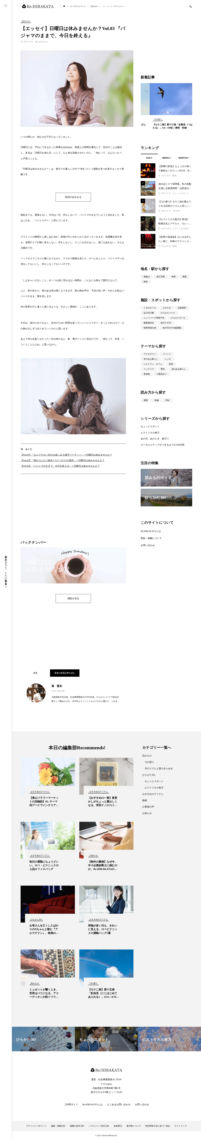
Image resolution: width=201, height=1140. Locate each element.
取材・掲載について (151, 538)
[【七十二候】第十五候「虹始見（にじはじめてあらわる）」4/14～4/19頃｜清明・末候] (106, 967)
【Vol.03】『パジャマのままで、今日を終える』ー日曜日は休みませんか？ (60, 466)
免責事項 (118, 1126)
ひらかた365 (148, 775)
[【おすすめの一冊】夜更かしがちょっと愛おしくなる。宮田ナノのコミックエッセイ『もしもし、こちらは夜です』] (106, 776)
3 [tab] (168, 112)
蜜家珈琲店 (149, 323)
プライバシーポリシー (36, 1126)
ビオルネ (167, 308)
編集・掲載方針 (58, 1126)
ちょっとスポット (180, 193)
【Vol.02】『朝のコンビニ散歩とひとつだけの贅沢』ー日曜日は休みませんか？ (62, 460)
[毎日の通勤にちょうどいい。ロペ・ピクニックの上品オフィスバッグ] (48, 840)
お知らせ (147, 813)
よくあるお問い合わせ (119, 1104)
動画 (174, 175)
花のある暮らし (179, 369)
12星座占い (162, 374)
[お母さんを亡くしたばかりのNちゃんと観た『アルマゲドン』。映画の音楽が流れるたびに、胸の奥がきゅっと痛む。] (48, 904)
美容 (171, 364)
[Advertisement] (73, 511)
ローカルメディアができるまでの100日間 (162, 445)
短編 (157, 400)
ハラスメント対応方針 (99, 1126)
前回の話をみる (73, 197)
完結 (167, 400)
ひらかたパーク (168, 313)
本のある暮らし (151, 359)
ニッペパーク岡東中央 (154, 318)
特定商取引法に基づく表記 (157, 1126)
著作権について (133, 1126)
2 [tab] (165, 112)
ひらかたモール (178, 318)
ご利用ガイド (71, 1104)
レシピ (168, 359)
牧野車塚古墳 (150, 328)
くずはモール (150, 308)
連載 (146, 400)
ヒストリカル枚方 (180, 228)
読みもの (147, 755)
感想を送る (73, 598)
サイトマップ (180, 1126)
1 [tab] (162, 112)
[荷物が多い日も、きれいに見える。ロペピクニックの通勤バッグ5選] (106, 904)
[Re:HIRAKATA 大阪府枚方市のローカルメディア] (37, 6)
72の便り (176, 211)
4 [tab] (170, 112)
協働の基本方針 (77, 1126)
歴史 (163, 369)
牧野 (174, 277)
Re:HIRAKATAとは (151, 531)
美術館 (147, 374)
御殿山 (147, 277)
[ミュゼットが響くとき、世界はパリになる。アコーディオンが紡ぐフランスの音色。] (48, 967)
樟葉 (184, 277)
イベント (167, 354)
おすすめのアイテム (152, 794)
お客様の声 (148, 806)
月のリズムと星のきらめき (159, 768)
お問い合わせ (148, 545)
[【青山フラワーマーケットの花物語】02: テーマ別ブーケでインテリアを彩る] (48, 776)
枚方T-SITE (166, 323)
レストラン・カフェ (153, 364)
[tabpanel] (166, 107)
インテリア (149, 369)
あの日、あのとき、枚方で (155, 438)
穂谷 (146, 282)
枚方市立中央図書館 (172, 328)
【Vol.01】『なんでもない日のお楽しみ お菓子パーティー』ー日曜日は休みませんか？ (66, 455)
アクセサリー (150, 354)
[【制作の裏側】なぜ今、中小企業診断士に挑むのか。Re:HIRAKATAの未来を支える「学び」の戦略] (106, 840)
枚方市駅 (161, 277)
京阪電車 (182, 308)
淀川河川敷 (149, 313)
